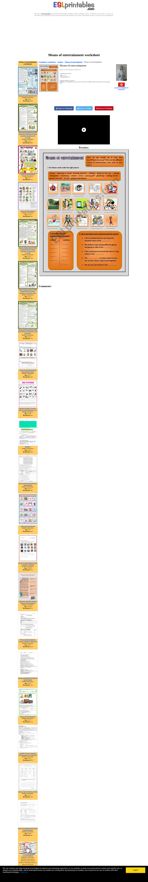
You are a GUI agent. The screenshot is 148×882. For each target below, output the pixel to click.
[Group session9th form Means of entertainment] (28, 677)
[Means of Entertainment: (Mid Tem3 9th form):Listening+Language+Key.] (28, 328)
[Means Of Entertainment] (28, 715)
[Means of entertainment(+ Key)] (28, 94)
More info (24, 872)
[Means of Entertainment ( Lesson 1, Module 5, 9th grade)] (28, 638)
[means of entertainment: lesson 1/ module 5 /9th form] (28, 561)
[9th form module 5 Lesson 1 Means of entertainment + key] (28, 407)
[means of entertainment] (28, 173)
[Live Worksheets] (28, 854)
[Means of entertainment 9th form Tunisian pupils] (28, 369)
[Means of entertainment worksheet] (83, 212)
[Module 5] (28, 445)
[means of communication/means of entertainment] (28, 827)
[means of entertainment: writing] (28, 790)
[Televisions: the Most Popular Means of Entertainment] (28, 600)
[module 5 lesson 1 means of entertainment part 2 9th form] (28, 752)
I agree (135, 870)
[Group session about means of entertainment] (28, 482)
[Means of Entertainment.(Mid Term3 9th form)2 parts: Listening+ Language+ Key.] (28, 288)
